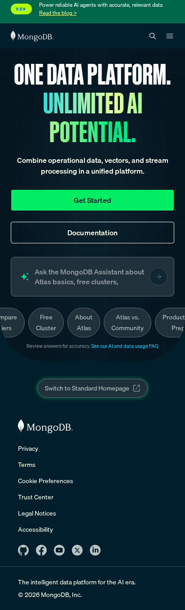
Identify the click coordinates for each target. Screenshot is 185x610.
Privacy (28, 448)
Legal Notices (37, 513)
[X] (77, 550)
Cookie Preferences (45, 480)
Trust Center (35, 497)
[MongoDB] (45, 426)
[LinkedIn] (95, 550)
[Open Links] (169, 36)
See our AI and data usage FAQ (125, 346)
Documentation (92, 232)
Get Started (92, 200)
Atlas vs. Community (127, 322)
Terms (26, 464)
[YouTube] (59, 550)
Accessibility (35, 529)
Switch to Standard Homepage (87, 388)
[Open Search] (152, 36)
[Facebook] (41, 550)
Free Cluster (46, 322)
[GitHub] (23, 550)
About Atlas (83, 322)
